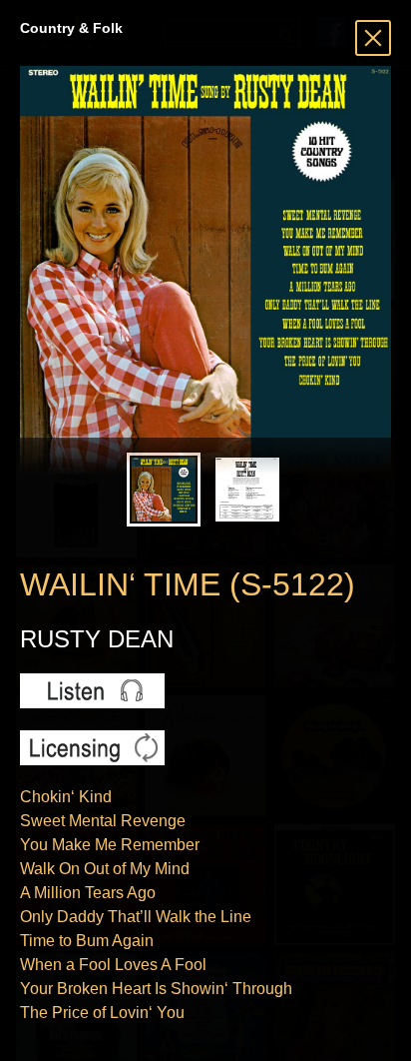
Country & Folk (71, 28)
